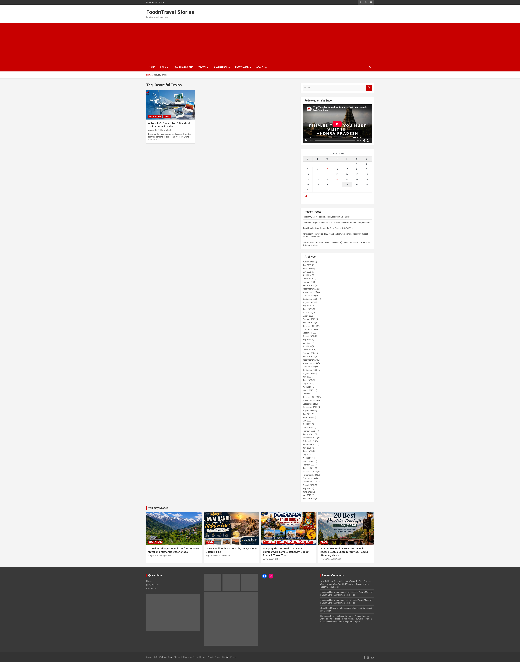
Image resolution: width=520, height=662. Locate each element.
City (151, 542)
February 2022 (309, 431)
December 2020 (310, 471)
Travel (202, 67)
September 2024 (310, 333)
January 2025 (309, 322)
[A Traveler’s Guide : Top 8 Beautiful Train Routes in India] (170, 105)
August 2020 (308, 485)
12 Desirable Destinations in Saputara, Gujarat (340, 621)
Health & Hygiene (183, 67)
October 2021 (309, 441)
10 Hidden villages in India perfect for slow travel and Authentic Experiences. (336, 222)
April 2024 (307, 346)
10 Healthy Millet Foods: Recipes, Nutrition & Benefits (326, 217)
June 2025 (307, 309)
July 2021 (307, 448)
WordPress (231, 657)
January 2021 (309, 468)
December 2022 (310, 397)
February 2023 (309, 394)
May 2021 (307, 454)
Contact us (151, 588)
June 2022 (307, 417)
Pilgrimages (269, 542)
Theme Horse (199, 657)
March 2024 (308, 350)
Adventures (220, 67)
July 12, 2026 (211, 556)
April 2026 (307, 275)
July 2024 (307, 339)
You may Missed (158, 508)
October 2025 (309, 295)
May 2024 (307, 343)
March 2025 (308, 316)
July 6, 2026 (268, 559)
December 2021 (310, 438)
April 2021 (307, 458)
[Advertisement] (260, 43)
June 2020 (307, 492)
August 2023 (308, 373)
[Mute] (364, 140)
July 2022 (307, 414)
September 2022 (310, 407)
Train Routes (155, 117)
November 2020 (310, 475)
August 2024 (308, 336)
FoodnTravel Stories (170, 12)
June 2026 (307, 268)
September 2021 (310, 444)
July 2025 (307, 306)
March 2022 (308, 427)
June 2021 (307, 451)
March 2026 (308, 278)
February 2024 (309, 353)
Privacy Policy (152, 585)
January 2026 (309, 285)
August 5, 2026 (154, 556)
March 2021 (308, 461)
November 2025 (310, 292)
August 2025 (308, 302)
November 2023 (310, 363)
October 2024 (309, 329)
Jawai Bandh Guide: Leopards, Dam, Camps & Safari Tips (328, 228)
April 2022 (307, 424)
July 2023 (307, 377)
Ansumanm (336, 559)
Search (369, 88)
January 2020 (309, 498)
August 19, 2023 (155, 130)
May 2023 (307, 383)
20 (337, 179)
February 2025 (309, 319)
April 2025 (307, 312)
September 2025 (310, 299)
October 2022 (309, 404)
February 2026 (309, 282)
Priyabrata (167, 130)
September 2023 (310, 370)
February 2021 (309, 465)
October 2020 (309, 478)
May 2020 (307, 495)
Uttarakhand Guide (328, 608)
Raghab (277, 559)
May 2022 (307, 421)
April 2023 (307, 387)
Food (163, 67)
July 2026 (307, 265)
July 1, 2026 (325, 559)
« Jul (305, 196)
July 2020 (307, 488)
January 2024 (309, 356)
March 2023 (308, 390)
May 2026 (307, 272)
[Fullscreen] (368, 140)
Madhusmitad (224, 556)
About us (261, 67)
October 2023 (309, 366)
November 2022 (310, 400)
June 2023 (307, 380)
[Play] (306, 140)
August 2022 (308, 410)
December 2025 (310, 289)
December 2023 (310, 360)
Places (280, 542)
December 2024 (310, 326)
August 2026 (308, 262)
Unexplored (242, 67)
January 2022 (309, 434)
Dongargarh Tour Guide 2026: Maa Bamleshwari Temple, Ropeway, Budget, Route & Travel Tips (286, 552)
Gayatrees (166, 556)
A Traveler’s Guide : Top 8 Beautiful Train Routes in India (169, 125)
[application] (337, 123)
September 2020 (310, 481)
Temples (290, 542)
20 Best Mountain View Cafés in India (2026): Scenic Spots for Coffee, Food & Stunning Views (344, 552)
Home (152, 67)
